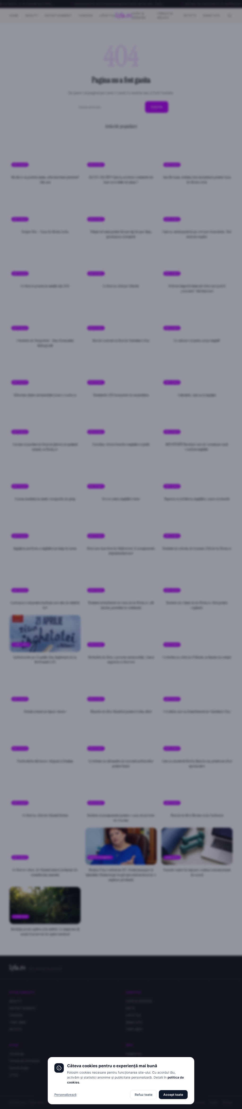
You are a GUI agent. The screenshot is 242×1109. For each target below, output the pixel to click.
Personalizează (65, 1094)
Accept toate (173, 1094)
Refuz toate (143, 1094)
